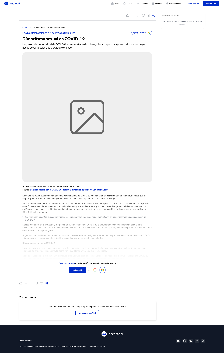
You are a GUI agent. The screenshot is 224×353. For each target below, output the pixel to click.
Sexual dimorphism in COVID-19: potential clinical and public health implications (69, 190)
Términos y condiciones (28, 346)
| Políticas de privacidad (49, 346)
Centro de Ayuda (25, 341)
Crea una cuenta (67, 263)
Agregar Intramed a (140, 33)
